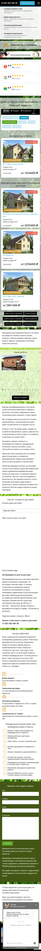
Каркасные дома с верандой (12, 318)
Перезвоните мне (27, 3)
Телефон (5, 799)
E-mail (4, 807)
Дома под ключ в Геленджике (24, 45)
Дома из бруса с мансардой (13, 313)
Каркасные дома (30, 313)
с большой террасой (10, 122)
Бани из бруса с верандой (13, 324)
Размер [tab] (15, 111)
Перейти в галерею (20, 398)
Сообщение (6, 815)
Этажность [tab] (26, 111)
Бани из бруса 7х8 (29, 324)
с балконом (24, 117)
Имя (3, 790)
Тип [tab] (7, 111)
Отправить (7, 843)
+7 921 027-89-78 (9, 3)
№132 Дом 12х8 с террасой (13, 296)
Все (33, 113)
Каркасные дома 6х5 (30, 318)
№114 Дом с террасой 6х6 (13, 164)
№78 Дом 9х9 (8, 255)
